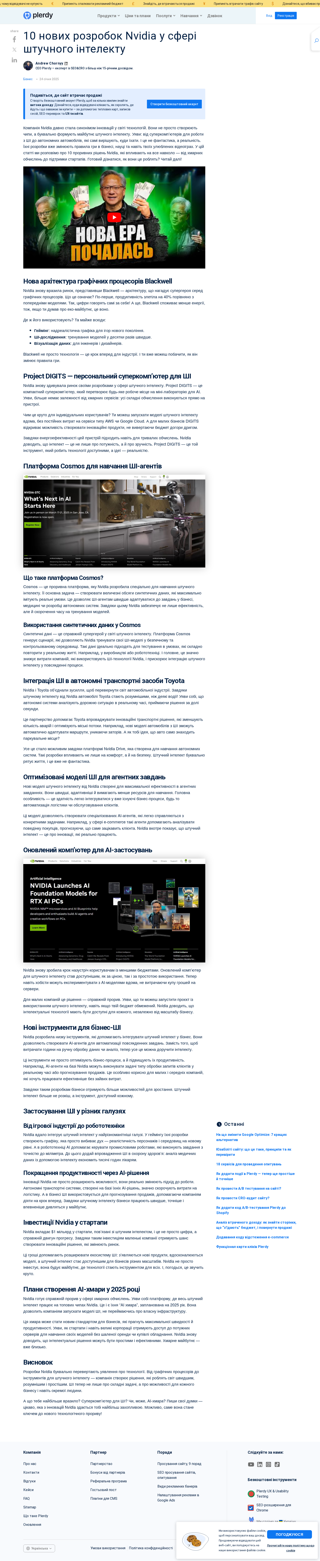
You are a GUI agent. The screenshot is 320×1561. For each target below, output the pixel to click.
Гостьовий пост (103, 1490)
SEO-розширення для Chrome (273, 1507)
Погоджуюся (289, 1534)
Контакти (31, 1472)
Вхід (269, 15)
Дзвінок (214, 15)
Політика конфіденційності (151, 1548)
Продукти (107, 15)
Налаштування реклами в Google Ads (178, 1497)
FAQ (26, 1498)
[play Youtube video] (114, 217)
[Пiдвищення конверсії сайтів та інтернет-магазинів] (38, 16)
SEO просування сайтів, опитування (176, 1475)
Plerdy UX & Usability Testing (272, 1493)
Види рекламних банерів (177, 1486)
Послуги (164, 15)
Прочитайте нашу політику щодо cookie (290, 1547)
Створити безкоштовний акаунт (174, 104)
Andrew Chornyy (49, 63)
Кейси (28, 1490)
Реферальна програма (108, 1481)
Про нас (29, 1464)
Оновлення (32, 1525)
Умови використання (108, 1548)
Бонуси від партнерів (107, 1472)
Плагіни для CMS (103, 1498)
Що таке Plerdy (260, 377)
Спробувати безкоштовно (261, 364)
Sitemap (29, 1507)
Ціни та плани (138, 15)
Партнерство (101, 1464)
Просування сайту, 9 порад (179, 1464)
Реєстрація (286, 15)
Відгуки (29, 1481)
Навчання (189, 15)
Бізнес (28, 79)
